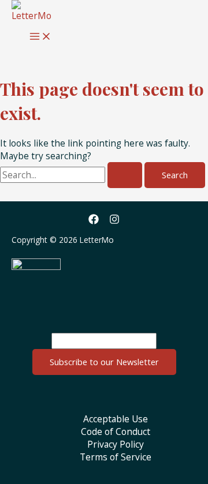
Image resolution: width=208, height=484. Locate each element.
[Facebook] (93, 221)
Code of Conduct (115, 431)
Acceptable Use (115, 418)
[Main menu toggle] (40, 37)
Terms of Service (115, 457)
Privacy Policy (115, 444)
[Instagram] (114, 221)
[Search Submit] (124, 175)
